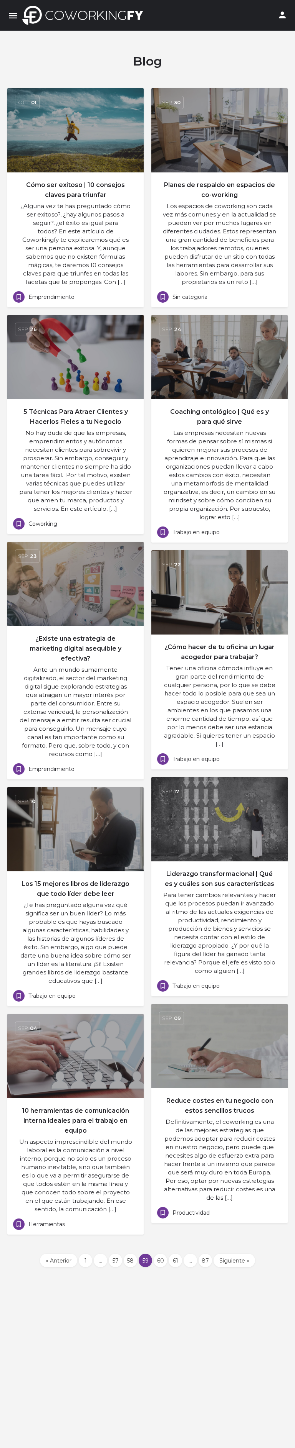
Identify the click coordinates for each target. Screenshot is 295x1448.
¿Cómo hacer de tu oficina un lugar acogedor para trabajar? (219, 652)
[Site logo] (85, 15)
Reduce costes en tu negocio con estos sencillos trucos (219, 1105)
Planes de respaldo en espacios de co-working (219, 189)
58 (130, 1260)
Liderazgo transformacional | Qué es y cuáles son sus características (219, 878)
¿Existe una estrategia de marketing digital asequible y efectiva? (75, 648)
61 (175, 1260)
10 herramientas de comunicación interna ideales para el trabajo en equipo (75, 1120)
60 (160, 1260)
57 (116, 1260)
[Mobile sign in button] (282, 15)
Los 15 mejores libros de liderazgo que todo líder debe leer (75, 888)
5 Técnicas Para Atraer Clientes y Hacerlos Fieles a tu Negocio (75, 416)
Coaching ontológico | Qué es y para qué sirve (219, 416)
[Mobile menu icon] (13, 15)
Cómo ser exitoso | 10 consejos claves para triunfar (75, 189)
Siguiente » (234, 1260)
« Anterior (58, 1260)
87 (205, 1260)
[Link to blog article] (75, 130)
